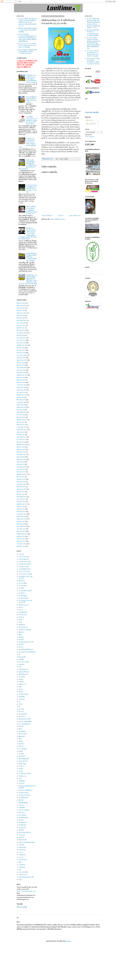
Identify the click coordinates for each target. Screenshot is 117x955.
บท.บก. (21, 689)
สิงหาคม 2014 (21, 511)
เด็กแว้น (21, 644)
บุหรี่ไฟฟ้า (22, 696)
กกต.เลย (21, 554)
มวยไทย (21, 753)
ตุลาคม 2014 (21, 506)
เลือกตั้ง (21, 800)
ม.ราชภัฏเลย (23, 749)
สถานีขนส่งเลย (23, 817)
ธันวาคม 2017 (21, 417)
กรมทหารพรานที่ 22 (25, 564)
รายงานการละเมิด (92, 112)
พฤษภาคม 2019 (22, 390)
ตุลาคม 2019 (21, 377)
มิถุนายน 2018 (21, 405)
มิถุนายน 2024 (21, 303)
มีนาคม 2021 (21, 335)
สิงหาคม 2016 (21, 452)
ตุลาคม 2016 (21, 447)
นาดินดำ (21, 681)
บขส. (20, 686)
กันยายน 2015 (21, 479)
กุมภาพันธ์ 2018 (22, 412)
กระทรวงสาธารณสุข (25, 574)
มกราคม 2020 (21, 370)
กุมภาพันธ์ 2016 (22, 467)
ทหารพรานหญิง (24, 662)
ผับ (19, 706)
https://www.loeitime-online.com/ (26, 891)
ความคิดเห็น (91, 124)
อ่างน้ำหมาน (23, 874)
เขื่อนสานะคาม (23, 605)
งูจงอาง (21, 619)
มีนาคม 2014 (21, 524)
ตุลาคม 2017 (21, 422)
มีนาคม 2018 (21, 409)
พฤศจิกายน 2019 (22, 375)
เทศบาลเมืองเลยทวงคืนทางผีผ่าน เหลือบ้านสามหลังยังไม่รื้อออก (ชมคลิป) (31, 257)
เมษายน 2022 (21, 315)
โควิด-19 (21, 617)
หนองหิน (21, 845)
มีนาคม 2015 (21, 494)
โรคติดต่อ (22, 781)
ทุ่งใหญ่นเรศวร (23, 669)
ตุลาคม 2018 (21, 397)
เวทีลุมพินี (22, 807)
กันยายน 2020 (21, 350)
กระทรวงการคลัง (24, 571)
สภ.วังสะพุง (22, 827)
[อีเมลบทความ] (56, 158)
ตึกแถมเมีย (22, 657)
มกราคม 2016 (21, 469)
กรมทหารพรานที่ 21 (25, 561)
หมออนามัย (22, 847)
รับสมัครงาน (23, 776)
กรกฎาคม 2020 (22, 355)
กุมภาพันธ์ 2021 (22, 338)
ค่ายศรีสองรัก (23, 612)
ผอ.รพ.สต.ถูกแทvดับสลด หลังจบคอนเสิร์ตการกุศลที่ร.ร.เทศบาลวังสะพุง (28, 51)
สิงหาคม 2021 (21, 330)
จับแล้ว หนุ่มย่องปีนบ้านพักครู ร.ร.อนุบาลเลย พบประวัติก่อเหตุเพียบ (28, 29)
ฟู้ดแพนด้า (22, 736)
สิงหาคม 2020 (21, 352)
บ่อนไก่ (21, 691)
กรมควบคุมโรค (24, 559)
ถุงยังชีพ (21, 659)
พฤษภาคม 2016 (22, 459)
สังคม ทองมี (22, 840)
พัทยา (20, 729)
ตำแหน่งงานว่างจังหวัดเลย (27, 652)
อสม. (20, 869)
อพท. (20, 862)
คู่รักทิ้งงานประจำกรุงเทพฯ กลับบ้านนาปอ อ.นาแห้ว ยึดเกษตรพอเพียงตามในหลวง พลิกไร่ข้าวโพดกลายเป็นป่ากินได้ (28, 233)
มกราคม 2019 (21, 392)
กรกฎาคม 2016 (22, 454)
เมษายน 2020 (21, 362)
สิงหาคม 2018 (21, 400)
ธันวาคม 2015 (21, 472)
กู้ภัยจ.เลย (22, 580)
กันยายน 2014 (21, 509)
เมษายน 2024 (21, 308)
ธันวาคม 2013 (21, 531)
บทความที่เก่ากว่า (74, 215)
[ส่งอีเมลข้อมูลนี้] (60, 159)
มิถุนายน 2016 (21, 457)
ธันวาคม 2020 (21, 342)
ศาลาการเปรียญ (24, 810)
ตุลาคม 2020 (21, 348)
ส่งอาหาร (22, 812)
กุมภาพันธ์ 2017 (22, 437)
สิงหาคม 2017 (21, 424)
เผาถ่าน (21, 711)
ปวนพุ (20, 704)
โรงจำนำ (21, 783)
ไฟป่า (20, 739)
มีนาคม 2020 (21, 365)
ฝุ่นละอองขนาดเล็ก (25, 719)
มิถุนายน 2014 (21, 516)
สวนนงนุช (22, 835)
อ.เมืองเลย (22, 867)
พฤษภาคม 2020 (22, 360)
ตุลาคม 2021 (21, 328)
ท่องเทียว (21, 664)
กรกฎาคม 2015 (22, 484)
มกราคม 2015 (21, 499)
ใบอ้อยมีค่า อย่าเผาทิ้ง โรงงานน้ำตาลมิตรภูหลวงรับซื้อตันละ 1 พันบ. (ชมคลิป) (31, 78)
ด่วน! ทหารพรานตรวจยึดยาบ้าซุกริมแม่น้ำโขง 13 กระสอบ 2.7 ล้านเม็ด (31, 188)
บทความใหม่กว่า (47, 215)
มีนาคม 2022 (21, 318)
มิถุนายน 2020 (21, 357)
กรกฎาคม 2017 (22, 427)
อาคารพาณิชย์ (23, 872)
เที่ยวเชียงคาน (23, 674)
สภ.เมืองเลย (22, 825)
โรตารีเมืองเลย (23, 797)
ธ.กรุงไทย (22, 677)
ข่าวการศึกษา (23, 585)
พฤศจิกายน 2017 (22, 419)
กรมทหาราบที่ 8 (24, 566)
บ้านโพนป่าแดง (23, 694)
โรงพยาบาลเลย (23, 792)
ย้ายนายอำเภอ (23, 761)
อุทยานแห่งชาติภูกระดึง (26, 877)
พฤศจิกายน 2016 (22, 444)
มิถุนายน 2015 (21, 486)
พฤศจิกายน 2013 (22, 534)
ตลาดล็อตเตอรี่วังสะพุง (26, 649)
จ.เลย (20, 622)
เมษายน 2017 (21, 432)
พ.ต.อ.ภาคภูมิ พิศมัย (25, 721)
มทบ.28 (21, 746)
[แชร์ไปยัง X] (64, 159)
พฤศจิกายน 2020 (22, 345)
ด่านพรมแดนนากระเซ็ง (26, 642)
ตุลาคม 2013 (21, 536)
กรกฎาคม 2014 (22, 514)
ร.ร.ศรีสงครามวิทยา (25, 773)
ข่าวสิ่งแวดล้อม (23, 598)
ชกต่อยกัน (22, 624)
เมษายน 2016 (21, 462)
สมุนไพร (21, 830)
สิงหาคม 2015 (21, 482)
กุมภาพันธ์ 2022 (22, 320)
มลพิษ (20, 751)
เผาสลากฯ (22, 716)
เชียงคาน (21, 632)
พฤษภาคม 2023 (22, 313)
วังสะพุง (21, 805)
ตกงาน (21, 647)
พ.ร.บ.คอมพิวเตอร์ (24, 724)
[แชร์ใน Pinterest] (67, 159)
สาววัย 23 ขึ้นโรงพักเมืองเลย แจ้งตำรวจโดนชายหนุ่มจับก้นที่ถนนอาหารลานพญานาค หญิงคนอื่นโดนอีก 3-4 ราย (28, 22)
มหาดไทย (22, 756)
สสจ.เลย (21, 837)
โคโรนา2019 (23, 614)
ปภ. (20, 701)
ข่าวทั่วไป (22, 593)
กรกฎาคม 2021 (22, 333)
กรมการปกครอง (24, 556)
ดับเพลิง (21, 637)
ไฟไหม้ (21, 741)
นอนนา (21, 679)
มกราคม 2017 (21, 439)
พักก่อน (21, 726)
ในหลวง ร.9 (22, 684)
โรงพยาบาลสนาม (24, 795)
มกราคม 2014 (21, 529)
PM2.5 (20, 879)
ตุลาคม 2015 (21, 477)
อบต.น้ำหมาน (23, 859)
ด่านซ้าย (21, 639)
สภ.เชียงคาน (23, 822)
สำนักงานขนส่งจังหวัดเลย (27, 842)
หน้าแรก (61, 215)
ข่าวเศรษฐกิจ (23, 595)
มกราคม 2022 (21, 323)
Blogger (68, 941)
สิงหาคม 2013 (21, 541)
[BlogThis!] (62, 159)
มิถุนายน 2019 (21, 387)
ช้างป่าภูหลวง (23, 627)
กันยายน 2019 (21, 380)
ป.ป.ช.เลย (22, 699)
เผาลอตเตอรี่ (23, 714)
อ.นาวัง (21, 857)
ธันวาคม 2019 (21, 372)
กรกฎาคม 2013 (22, 544)
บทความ (90, 120)
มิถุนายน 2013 (21, 546)
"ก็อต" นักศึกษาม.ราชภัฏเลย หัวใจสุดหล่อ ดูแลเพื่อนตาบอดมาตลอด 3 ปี (31, 210)
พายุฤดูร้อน (22, 731)
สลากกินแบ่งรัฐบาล (25, 832)
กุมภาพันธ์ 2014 (22, 526)
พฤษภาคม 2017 (22, 429)
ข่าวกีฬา (21, 588)
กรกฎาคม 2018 (22, 402)
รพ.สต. (21, 771)
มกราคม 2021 (21, 340)
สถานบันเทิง (22, 815)
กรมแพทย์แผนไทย (24, 569)
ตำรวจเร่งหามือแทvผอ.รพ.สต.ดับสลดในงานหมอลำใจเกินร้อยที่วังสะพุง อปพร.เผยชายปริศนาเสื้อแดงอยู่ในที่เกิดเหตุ (28, 38)
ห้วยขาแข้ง (22, 849)
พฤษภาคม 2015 (22, 489)
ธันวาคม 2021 (21, 325)
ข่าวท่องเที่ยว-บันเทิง (25, 590)
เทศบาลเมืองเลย (24, 672)
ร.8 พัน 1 (21, 766)
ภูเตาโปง (21, 744)
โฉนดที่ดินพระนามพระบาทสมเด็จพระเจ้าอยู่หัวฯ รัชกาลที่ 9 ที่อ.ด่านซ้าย (31, 120)
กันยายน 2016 (21, 449)
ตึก (19, 654)
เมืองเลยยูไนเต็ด (24, 758)
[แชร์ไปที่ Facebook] (65, 159)
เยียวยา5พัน (22, 763)
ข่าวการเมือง (23, 583)
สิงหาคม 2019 (21, 382)
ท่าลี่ (20, 667)
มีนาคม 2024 (21, 310)
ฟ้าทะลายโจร (23, 734)
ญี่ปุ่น (20, 634)
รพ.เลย (21, 768)
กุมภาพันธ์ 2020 (22, 367)
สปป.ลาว (21, 820)
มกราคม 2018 (21, 415)
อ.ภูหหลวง (22, 864)
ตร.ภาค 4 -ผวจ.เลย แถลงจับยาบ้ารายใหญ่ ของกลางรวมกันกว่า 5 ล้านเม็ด (27, 45)
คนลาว (21, 609)
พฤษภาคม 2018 (22, 407)
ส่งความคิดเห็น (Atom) (58, 219)
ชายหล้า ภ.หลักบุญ (25, 629)
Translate (91, 136)
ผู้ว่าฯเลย (21, 709)
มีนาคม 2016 (21, 464)
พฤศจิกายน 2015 (22, 474)
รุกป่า (20, 778)
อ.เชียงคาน (22, 855)
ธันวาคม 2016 (21, 442)
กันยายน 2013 (21, 539)
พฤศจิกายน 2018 (22, 395)
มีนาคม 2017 (21, 434)
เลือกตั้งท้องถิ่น (23, 802)
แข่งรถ (21, 607)
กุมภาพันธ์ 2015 (22, 496)
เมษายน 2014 (21, 521)
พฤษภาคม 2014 (22, 519)
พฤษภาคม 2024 (22, 305)
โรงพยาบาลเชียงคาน (25, 790)
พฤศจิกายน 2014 (22, 504)
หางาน (21, 852)
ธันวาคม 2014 (21, 501)
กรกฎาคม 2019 (22, 385)
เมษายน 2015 (21, 491)
